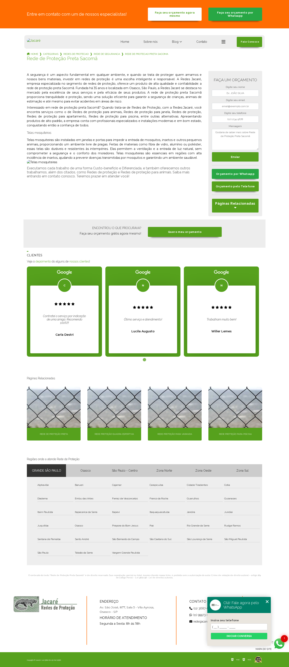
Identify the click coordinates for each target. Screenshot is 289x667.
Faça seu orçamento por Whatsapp (235, 14)
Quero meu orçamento (185, 231)
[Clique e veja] (45, 604)
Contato (201, 41)
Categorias (50, 53)
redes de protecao (76, 53)
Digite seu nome (235, 87)
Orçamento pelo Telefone (235, 186)
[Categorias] (223, 42)
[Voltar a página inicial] (33, 41)
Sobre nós (150, 41)
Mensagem (235, 126)
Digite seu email (235, 100)
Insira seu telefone (225, 620)
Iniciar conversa (239, 636)
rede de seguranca (107, 53)
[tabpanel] (64, 312)
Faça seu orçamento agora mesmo (175, 14)
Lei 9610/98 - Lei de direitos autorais (154, 577)
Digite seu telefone (235, 113)
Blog (175, 41)
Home (125, 41)
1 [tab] (144, 360)
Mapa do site (264, 649)
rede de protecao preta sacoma (146, 53)
